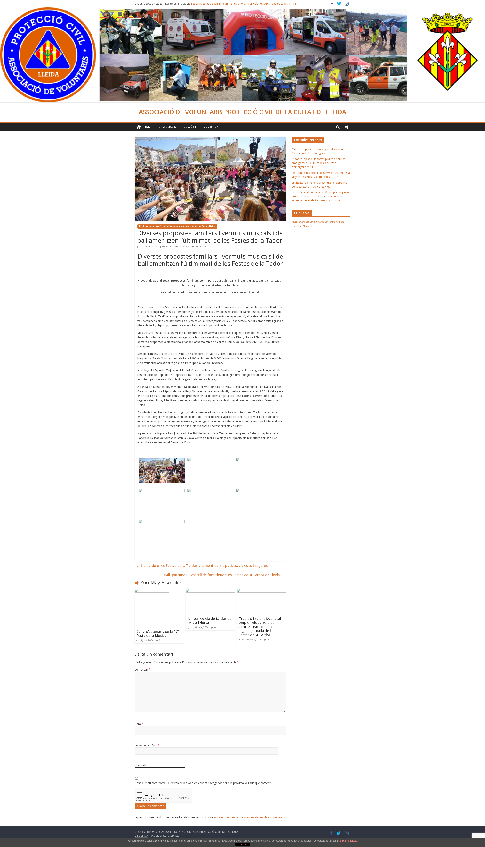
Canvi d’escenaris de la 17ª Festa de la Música (157, 633)
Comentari (142, 669)
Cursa (321, 222)
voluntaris (167, 246)
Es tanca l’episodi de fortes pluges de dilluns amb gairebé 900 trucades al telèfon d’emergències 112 (318, 163)
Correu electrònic (147, 745)
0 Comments (202, 246)
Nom (139, 724)
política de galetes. (348, 840)
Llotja (294, 226)
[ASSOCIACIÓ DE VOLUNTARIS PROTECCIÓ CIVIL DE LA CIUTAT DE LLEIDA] (242, 9)
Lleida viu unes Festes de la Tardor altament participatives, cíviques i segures (202, 565)
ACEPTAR (242, 844)
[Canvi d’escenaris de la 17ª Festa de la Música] (152, 591)
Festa (341, 222)
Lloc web (140, 765)
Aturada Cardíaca (300, 222)
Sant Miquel (304, 226)
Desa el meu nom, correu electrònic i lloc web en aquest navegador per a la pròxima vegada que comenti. (203, 783)
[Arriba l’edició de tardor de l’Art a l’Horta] (210, 591)
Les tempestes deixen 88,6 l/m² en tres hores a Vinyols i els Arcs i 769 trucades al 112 (243, 3)
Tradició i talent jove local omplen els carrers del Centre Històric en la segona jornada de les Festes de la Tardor (260, 626)
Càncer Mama (332, 222)
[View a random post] (346, 127)
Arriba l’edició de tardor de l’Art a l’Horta (209, 620)
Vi (311, 226)
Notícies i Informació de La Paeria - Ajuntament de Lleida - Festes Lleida (177, 226)
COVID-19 (210, 127)
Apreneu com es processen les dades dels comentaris (249, 817)
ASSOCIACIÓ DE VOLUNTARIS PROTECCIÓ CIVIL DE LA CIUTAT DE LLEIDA (242, 112)
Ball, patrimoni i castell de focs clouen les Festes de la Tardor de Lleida (224, 574)
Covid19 (314, 222)
